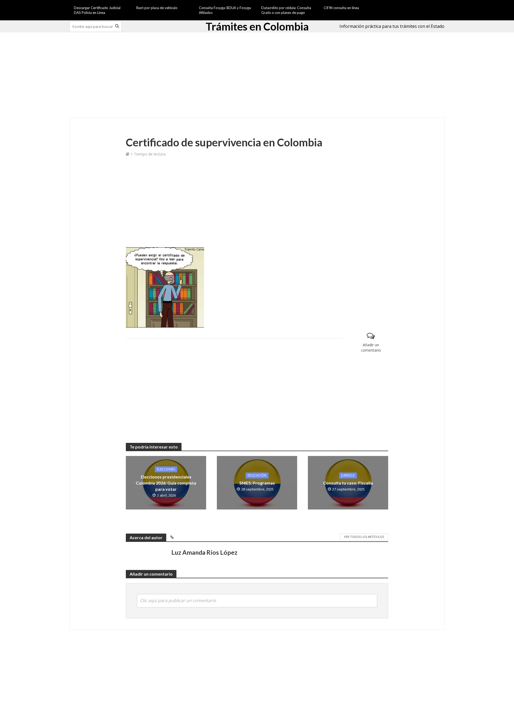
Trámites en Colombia (257, 26)
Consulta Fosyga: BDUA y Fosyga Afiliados (225, 10)
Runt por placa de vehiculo (156, 8)
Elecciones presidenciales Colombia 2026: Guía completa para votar (166, 483)
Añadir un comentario (371, 347)
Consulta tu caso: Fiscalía (348, 482)
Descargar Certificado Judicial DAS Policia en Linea (97, 10)
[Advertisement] (257, 75)
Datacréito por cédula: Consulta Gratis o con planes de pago (286, 10)
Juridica (348, 475)
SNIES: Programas (257, 482)
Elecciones (166, 469)
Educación (257, 475)
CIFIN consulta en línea (341, 8)
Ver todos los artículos (364, 537)
